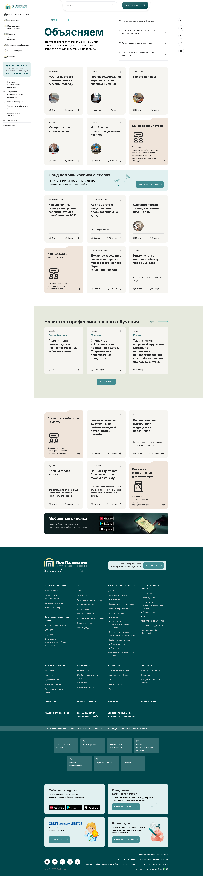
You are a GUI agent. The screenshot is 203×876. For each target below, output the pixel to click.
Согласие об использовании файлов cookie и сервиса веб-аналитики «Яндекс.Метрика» (127, 864)
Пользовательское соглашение (153, 855)
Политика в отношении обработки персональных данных (141, 859)
